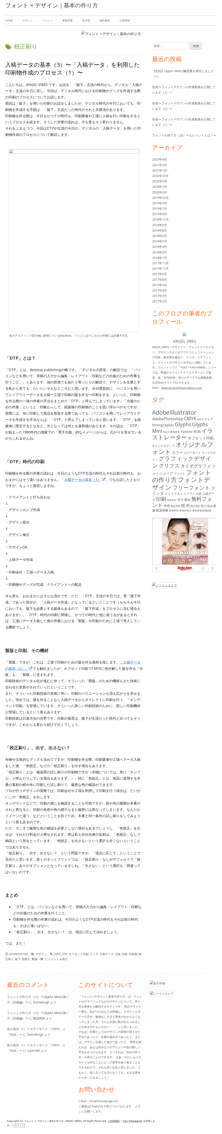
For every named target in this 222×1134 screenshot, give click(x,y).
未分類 (86, 20)
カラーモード (192, 453)
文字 (180, 500)
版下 (18, 959)
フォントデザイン (181, 483)
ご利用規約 (114, 1121)
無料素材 (105, 20)
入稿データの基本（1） (85, 479)
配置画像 (162, 510)
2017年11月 (160, 268)
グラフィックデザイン (181, 461)
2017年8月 (159, 279)
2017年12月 (160, 263)
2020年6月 (159, 192)
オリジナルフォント (182, 448)
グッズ (94, 954)
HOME (9, 20)
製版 (34, 959)
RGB (197, 431)
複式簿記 (195, 506)
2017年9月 (159, 274)
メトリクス (172, 494)
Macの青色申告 (171, 431)
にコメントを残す (56, 959)
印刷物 (133, 954)
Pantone (187, 432)
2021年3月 (159, 165)
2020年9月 (159, 181)
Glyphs (183, 424)
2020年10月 (160, 176)
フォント (47, 20)
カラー (177, 452)
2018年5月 (159, 241)
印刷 (124, 954)
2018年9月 (159, 225)
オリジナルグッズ (163, 446)
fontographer (163, 425)
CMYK (57, 954)
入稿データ (107, 954)
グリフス (169, 465)
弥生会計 (171, 499)
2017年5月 (159, 285)
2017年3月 (159, 296)
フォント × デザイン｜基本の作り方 (51, 5)
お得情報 (124, 20)
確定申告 (175, 506)
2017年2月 (159, 301)
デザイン (27, 20)
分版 (118, 954)
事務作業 (67, 20)
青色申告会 (185, 510)
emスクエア (205, 419)
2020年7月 (159, 187)
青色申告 (174, 510)
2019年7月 (159, 208)
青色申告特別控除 (201, 510)
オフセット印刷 (78, 954)
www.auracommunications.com (181, 388)
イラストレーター (182, 434)
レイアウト (188, 494)
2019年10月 (160, 198)
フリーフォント (191, 487)
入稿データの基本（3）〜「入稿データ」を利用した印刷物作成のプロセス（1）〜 (72, 68)
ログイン (19, 1125)
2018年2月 (159, 252)
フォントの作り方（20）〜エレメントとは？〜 (184, 135)
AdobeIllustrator (174, 412)
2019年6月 (159, 214)
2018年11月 (160, 219)
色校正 (26, 959)
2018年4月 (159, 247)
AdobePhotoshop (167, 418)
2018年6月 (159, 236)
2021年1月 (159, 170)
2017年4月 (159, 290)
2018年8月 (159, 230)
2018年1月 (159, 258)
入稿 (198, 494)
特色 (167, 506)
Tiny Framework (132, 1121)
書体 (187, 500)
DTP (64, 954)
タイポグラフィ (196, 466)
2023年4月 (159, 159)
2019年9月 (159, 203)
